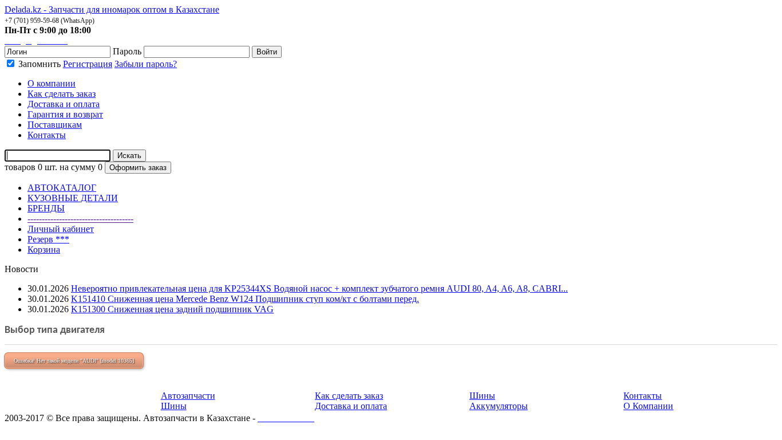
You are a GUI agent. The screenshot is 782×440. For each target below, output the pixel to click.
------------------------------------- (80, 218)
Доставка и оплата (351, 406)
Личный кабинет (60, 229)
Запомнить (38, 64)
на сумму (78, 167)
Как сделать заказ (349, 395)
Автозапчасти (188, 395)
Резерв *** (48, 239)
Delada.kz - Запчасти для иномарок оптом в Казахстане (112, 9)
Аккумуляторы (498, 406)
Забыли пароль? (145, 64)
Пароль (127, 51)
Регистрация (87, 64)
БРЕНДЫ (46, 208)
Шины (174, 406)
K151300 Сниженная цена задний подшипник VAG (172, 309)
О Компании (648, 406)
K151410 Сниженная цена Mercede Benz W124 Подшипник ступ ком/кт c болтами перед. (245, 299)
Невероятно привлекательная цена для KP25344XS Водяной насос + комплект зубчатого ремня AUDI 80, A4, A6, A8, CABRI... (319, 288)
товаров (20, 167)
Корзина (43, 249)
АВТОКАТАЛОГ (61, 187)
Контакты (642, 395)
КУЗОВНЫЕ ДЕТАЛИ (72, 198)
